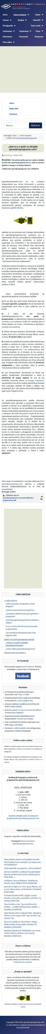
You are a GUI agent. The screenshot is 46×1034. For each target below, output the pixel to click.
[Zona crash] (41, 25)
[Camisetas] (13, 31)
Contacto (13, 114)
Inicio (5, 15)
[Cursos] (10, 20)
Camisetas (7, 31)
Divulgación (8, 26)
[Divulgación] (14, 25)
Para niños (7, 42)
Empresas (39, 37)
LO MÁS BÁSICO (10, 601)
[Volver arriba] (42, 1029)
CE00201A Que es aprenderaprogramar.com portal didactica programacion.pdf (18, 497)
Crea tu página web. (25, 701)
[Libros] (41, 14)
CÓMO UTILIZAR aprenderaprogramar (19, 640)
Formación (23, 37)
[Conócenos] (30, 31)
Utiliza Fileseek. (16, 707)
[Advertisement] (23, 69)
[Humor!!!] (41, 20)
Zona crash (35, 26)
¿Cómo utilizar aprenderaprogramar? (20, 649)
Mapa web (14, 108)
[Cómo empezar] (27, 14)
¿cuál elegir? (18, 725)
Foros (38, 31)
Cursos (6, 20)
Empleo (21, 20)
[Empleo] (25, 20)
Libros (37, 15)
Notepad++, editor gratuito (15, 728)
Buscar (37, 125)
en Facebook (29, 667)
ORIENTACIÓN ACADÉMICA (15, 653)
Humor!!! (36, 20)
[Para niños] (13, 42)
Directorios (7, 37)
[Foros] (41, 31)
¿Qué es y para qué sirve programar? (20, 610)
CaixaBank (39, 380)
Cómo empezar (19, 15)
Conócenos (24, 31)
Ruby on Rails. (24, 695)
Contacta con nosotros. (23, 962)
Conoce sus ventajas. (25, 719)
